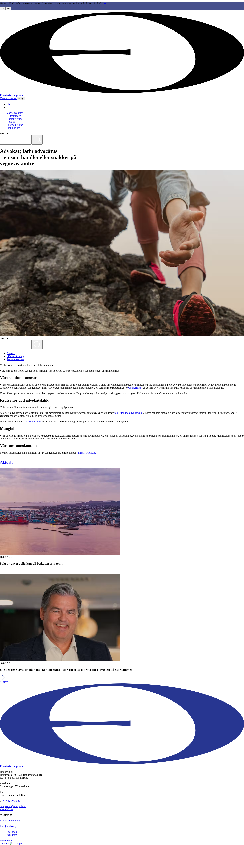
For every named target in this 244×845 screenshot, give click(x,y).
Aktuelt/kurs (6, 809)
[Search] (37, 140)
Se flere (4, 681)
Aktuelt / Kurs (14, 118)
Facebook (12, 831)
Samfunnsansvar (15, 359)
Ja (2, 8)
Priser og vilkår (15, 124)
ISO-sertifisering (15, 356)
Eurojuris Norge (8, 826)
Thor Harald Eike (32, 421)
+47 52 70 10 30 (11, 800)
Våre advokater (15, 112)
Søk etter (4, 133)
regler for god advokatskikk (128, 412)
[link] (8, 98)
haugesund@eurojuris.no (13, 806)
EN (8, 104)
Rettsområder (14, 115)
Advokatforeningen (10, 820)
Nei (8, 8)
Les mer (105, 3)
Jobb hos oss (13, 127)
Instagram (12, 834)
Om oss (11, 121)
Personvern (6, 840)
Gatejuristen (134, 387)
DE (8, 107)
